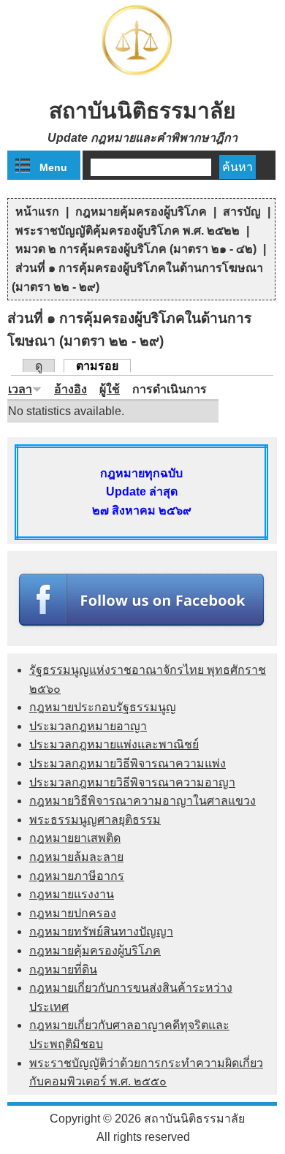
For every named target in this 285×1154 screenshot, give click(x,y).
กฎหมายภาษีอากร (76, 876)
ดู (38, 366)
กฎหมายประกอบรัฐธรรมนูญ (102, 707)
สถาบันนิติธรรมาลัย (142, 111)
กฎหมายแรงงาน (71, 894)
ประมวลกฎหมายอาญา (88, 726)
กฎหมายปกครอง (72, 913)
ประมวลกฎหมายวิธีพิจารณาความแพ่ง (127, 763)
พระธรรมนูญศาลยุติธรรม (95, 819)
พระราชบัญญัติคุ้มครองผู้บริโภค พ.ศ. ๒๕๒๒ (127, 230)
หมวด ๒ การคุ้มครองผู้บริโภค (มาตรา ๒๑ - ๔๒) (135, 249)
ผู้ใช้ (109, 389)
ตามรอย (103, 366)
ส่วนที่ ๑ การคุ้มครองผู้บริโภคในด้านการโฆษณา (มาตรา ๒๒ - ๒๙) (137, 277)
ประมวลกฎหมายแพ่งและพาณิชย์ (114, 744)
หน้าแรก (37, 211)
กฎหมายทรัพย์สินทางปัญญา (101, 931)
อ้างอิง (70, 389)
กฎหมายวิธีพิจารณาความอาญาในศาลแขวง (142, 800)
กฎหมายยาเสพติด (75, 838)
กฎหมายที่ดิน (63, 969)
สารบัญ (242, 211)
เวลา (20, 389)
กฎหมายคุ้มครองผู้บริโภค (141, 211)
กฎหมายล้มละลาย (76, 857)
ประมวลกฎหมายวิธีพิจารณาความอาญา (132, 782)
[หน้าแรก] (142, 76)
